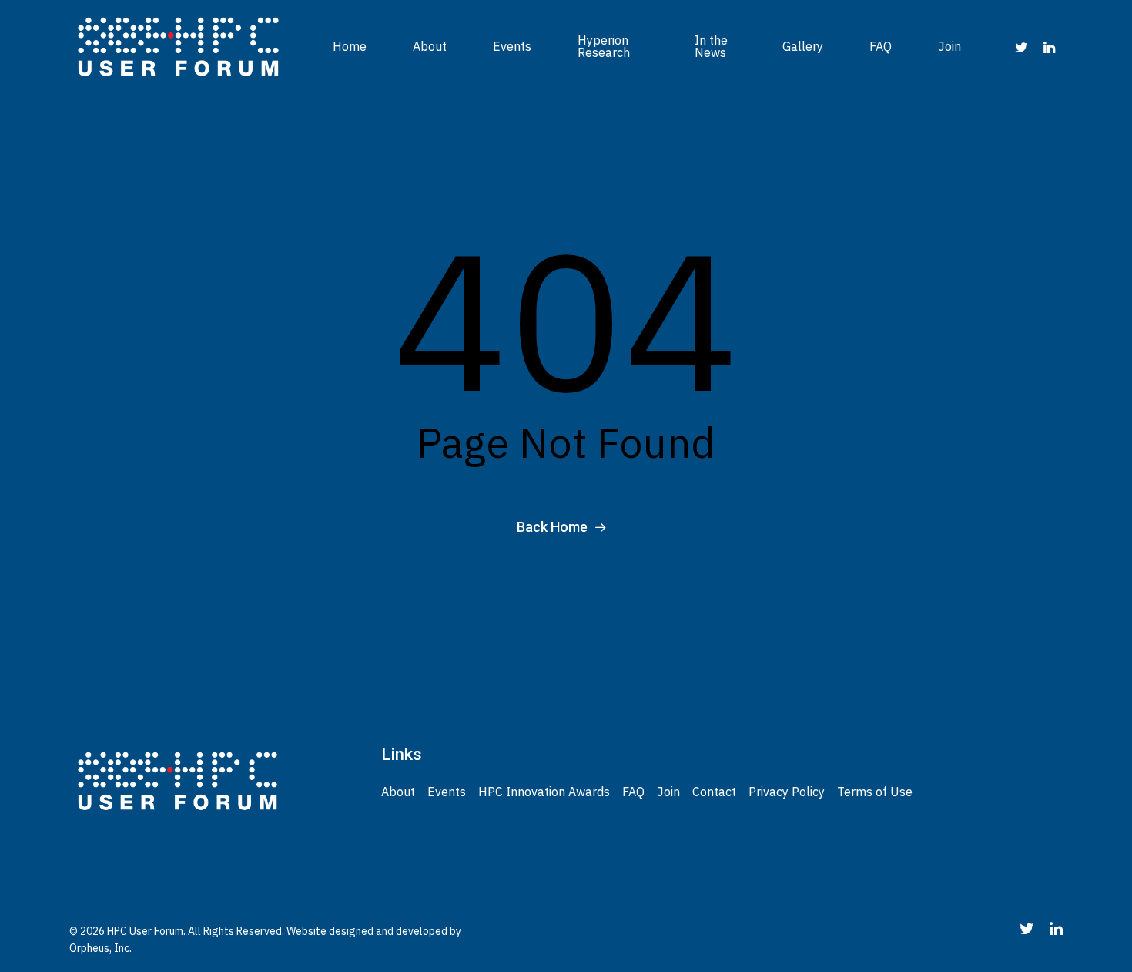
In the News (711, 46)
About (430, 46)
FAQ (880, 46)
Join (949, 46)
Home (350, 46)
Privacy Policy (787, 791)
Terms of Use (875, 791)
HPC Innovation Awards (544, 791)
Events (512, 46)
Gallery (802, 46)
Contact (714, 791)
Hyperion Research (604, 46)
